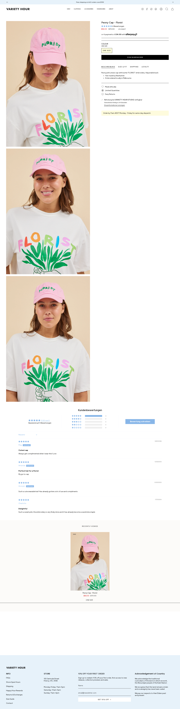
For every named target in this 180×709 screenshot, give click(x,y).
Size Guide (10, 699)
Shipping (9, 686)
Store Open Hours (13, 682)
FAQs (8, 678)
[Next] (173, 2)
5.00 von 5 (45, 420)
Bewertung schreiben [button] (140, 421)
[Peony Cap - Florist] (90, 561)
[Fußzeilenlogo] (16, 668)
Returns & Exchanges (14, 695)
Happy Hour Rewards (14, 691)
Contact (9, 703)
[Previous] (7, 2)
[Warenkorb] (172, 9)
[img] (23, 442)
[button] (77, 9)
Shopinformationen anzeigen (114, 105)
